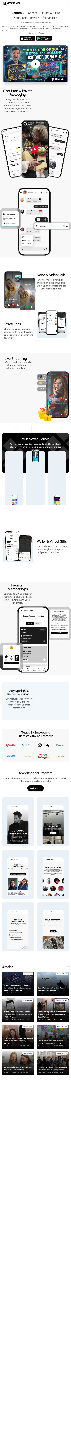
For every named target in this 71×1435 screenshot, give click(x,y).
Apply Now (34, 788)
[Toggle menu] (67, 3)
